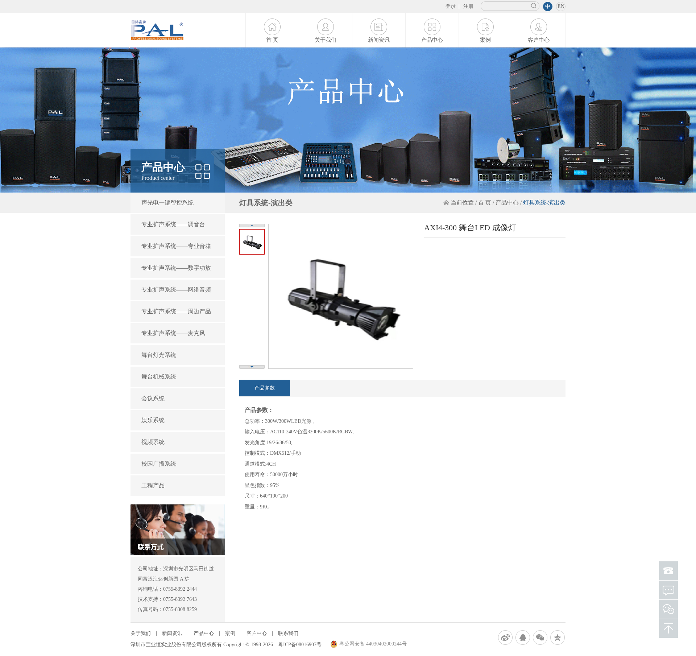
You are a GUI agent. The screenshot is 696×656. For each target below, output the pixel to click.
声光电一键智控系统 (167, 202)
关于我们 (325, 40)
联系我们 (288, 633)
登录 (451, 6)
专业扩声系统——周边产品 (176, 311)
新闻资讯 (379, 40)
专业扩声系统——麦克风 (173, 333)
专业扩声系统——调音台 (173, 224)
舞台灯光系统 (158, 355)
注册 (468, 6)
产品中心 (432, 40)
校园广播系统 (158, 464)
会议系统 (153, 398)
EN (561, 6)
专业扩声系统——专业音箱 (176, 246)
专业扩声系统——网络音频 (176, 289)
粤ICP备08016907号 (300, 644)
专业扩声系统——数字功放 (176, 268)
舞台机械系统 (158, 377)
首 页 (272, 40)
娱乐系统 (153, 420)
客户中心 (539, 40)
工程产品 (153, 485)
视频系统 (153, 442)
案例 (485, 40)
